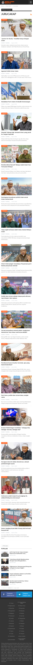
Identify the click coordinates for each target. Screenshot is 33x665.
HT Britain (21, 613)
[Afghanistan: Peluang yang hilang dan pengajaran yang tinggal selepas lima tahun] (5, 568)
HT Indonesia (11, 615)
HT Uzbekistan (11, 636)
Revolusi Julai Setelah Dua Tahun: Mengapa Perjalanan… (19, 581)
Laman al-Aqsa (21, 636)
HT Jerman (21, 615)
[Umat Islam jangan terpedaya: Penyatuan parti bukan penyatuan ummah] (16, 253)
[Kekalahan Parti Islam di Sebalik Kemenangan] (16, 91)
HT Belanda (21, 610)
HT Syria (11, 631)
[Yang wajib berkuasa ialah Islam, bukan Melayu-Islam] (16, 219)
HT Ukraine (21, 633)
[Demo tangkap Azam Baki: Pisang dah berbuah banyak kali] (16, 517)
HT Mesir (22, 621)
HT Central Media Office (22, 603)
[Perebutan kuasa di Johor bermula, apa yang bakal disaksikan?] (16, 352)
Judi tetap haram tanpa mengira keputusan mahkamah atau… (19, 552)
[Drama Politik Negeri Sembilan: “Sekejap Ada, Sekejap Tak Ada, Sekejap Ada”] (16, 417)
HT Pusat (11, 603)
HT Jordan (11, 618)
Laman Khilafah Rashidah (21, 639)
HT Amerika (11, 608)
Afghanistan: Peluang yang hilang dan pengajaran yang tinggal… (21, 567)
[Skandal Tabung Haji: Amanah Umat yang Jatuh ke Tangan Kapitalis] (16, 121)
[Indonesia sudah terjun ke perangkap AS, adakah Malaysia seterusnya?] (16, 485)
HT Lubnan (11, 621)
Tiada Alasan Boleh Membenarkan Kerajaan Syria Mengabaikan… (19, 560)
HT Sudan (21, 628)
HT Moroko (11, 623)
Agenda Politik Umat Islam (9, 71)
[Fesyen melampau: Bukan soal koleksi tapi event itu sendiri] (5, 575)
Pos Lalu (5, 546)
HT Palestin (11, 626)
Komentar (4, 19)
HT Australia (22, 608)
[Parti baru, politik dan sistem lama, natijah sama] (16, 384)
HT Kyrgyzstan (21, 618)
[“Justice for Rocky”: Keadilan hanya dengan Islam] (16, 28)
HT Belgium (11, 613)
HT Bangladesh (11, 610)
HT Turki (11, 633)
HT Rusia (22, 626)
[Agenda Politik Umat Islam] (16, 60)
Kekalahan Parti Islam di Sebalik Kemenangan (15, 102)
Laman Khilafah (11, 639)
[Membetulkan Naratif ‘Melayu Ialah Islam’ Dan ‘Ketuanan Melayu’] (16, 154)
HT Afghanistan (11, 605)
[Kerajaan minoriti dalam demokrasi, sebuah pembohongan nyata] (16, 451)
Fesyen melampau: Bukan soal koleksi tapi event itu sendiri (20, 574)
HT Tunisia (21, 631)
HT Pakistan (21, 623)
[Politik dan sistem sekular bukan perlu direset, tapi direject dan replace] (16, 285)
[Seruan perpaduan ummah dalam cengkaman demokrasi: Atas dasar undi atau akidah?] (16, 319)
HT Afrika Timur (21, 605)
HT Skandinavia (11, 628)
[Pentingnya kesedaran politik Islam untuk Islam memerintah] (16, 186)
